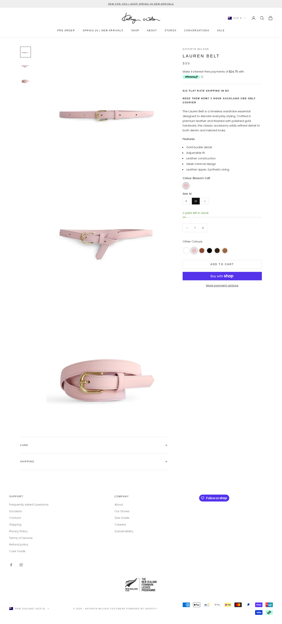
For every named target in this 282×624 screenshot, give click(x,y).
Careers (120, 524)
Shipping (15, 524)
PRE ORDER (66, 30)
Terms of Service (21, 538)
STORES (170, 30)
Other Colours (192, 241)
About (119, 504)
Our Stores (122, 511)
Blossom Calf (186, 185)
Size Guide (122, 518)
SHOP (135, 30)
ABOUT (152, 30)
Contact (15, 518)
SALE (221, 30)
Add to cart (222, 264)
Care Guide (17, 551)
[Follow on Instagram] (21, 565)
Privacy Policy (18, 531)
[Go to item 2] (25, 65)
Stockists (15, 511)
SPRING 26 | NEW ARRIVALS (103, 30)
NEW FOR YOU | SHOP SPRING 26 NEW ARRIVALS (141, 4)
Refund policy (18, 544)
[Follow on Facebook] (11, 565)
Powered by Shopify (141, 608)
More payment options (222, 285)
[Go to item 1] (25, 52)
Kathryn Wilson (196, 49)
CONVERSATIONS (196, 30)
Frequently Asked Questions (29, 504)
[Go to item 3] (25, 79)
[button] (186, 250)
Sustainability (124, 531)
